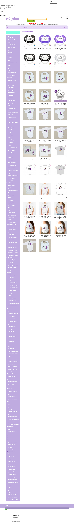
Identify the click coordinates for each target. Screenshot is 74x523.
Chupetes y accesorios (12, 454)
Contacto (26, 27)
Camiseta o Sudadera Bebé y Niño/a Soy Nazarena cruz (44, 178)
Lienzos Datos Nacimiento (14, 354)
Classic (10, 130)
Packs (10, 459)
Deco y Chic (11, 134)
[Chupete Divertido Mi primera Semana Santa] (60, 40)
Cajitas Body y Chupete (12, 268)
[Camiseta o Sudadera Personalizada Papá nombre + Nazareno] (29, 208)
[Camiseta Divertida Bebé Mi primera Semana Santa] (60, 150)
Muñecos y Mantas (11, 466)
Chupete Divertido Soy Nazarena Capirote (44, 48)
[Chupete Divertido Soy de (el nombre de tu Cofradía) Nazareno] (60, 58)
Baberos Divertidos (12, 290)
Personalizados (11, 127)
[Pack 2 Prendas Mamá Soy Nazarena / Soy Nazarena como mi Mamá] (45, 150)
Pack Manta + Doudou (13, 237)
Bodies (9, 274)
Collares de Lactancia (12, 336)
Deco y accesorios (11, 422)
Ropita (9, 219)
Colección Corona (11, 100)
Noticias (65, 27)
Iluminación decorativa (12, 369)
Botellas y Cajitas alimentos (13, 190)
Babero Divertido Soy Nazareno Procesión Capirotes (45, 104)
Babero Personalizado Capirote (29, 85)
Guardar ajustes (2, 15)
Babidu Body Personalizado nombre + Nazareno (60, 122)
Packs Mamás (11, 329)
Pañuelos (10, 386)
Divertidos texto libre (13, 147)
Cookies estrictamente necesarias (5, 7)
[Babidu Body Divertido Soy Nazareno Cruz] (45, 114)
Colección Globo (11, 85)
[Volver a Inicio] (23, 31)
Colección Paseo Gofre (12, 242)
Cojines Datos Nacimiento (14, 361)
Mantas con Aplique (12, 240)
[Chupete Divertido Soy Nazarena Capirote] (45, 40)
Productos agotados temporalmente (57, 27)
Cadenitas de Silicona (12, 167)
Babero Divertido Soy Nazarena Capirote (45, 85)
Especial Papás (9, 409)
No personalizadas (12, 172)
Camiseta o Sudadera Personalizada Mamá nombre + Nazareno (29, 236)
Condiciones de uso (16, 518)
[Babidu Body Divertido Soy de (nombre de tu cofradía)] (29, 245)
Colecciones (9, 84)
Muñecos (10, 210)
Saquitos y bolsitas (11, 39)
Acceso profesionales (13, 27)
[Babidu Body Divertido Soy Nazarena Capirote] (45, 132)
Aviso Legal (16, 520)
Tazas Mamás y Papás (12, 183)
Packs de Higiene (11, 205)
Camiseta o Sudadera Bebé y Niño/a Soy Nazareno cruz (60, 178)
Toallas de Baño (11, 202)
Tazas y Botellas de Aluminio (13, 480)
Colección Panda (11, 95)
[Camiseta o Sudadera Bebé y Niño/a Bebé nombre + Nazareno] (29, 189)
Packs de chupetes (11, 150)
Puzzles (9, 490)
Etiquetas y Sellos (11, 47)
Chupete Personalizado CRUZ (29, 66)
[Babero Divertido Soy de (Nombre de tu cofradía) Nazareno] (45, 245)
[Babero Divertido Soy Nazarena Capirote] (45, 77)
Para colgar (10, 371)
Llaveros (9, 270)
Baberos (10, 57)
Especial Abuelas (11, 389)
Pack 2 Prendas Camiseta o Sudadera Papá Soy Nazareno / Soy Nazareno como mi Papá (30, 159)
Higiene (9, 65)
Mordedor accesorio (12, 173)
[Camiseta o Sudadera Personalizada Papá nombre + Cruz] (45, 208)
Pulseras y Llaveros (11, 45)
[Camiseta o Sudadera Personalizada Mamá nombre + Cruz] (45, 227)
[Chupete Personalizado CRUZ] (29, 58)
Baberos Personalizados (13, 298)
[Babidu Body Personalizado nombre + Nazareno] (60, 114)
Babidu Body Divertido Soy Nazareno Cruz (45, 122)
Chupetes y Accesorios (12, 391)
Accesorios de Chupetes (11, 155)
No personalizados (12, 229)
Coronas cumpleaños (12, 364)
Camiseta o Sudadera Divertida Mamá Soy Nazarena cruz (60, 236)
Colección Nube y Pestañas (13, 102)
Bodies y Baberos (11, 376)
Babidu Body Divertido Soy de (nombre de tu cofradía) (30, 254)
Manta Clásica (11, 235)
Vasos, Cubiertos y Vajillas (13, 187)
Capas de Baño (11, 195)
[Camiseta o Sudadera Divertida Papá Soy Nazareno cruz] (60, 189)
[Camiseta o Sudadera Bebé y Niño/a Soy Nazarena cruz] (45, 170)
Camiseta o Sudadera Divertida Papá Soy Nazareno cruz (60, 198)
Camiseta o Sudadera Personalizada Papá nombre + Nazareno (29, 217)
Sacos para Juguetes (12, 367)
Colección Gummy (10, 114)
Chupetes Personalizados (13, 115)
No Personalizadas (12, 165)
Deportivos (11, 142)
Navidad (8, 453)
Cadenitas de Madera (12, 162)
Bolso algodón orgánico (12, 253)
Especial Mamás (9, 388)
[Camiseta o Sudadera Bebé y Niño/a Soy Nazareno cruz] (60, 170)
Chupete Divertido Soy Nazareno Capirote (29, 48)
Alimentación (10, 52)
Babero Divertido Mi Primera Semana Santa (29, 104)
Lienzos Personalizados (13, 351)
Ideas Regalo (10, 485)
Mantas (9, 232)
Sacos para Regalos (11, 471)
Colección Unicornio (12, 87)
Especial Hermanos (10, 426)
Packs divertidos (12, 153)
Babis (9, 49)
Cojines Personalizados (13, 359)
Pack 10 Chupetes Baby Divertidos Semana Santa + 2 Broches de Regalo (60, 104)
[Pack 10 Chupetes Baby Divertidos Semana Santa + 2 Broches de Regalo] (60, 95)
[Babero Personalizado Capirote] (29, 77)
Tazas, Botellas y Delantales (13, 78)
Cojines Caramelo (12, 358)
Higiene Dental (11, 203)
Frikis (10, 145)
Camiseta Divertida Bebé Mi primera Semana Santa (60, 159)
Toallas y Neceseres (11, 44)
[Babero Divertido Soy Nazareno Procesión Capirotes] (45, 95)
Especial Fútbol (9, 492)
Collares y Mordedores (11, 334)
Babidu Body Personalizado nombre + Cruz (60, 141)
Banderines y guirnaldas (12, 366)
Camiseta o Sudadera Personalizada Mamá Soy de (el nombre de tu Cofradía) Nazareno (60, 217)
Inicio (8, 27)
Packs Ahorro (10, 50)
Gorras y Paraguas (11, 68)
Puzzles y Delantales (12, 215)
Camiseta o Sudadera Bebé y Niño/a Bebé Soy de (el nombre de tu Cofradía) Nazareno (29, 179)
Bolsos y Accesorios (13, 489)
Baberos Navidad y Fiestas (14, 303)
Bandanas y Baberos (12, 188)
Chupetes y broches (12, 494)
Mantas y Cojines (11, 67)
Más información (2, 8)
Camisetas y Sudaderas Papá (13, 419)
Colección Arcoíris (11, 92)
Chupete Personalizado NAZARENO (45, 66)
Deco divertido (11, 148)
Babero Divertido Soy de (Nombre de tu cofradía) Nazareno (45, 254)
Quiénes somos (20, 27)
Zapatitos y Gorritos (12, 222)
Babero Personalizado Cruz (60, 85)
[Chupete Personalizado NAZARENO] (45, 58)
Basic (10, 338)
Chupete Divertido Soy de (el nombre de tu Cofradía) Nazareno (60, 67)
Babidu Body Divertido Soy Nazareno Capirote (29, 122)
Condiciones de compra (45, 27)
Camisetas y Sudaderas (12, 305)
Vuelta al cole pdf (37, 27)
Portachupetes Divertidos (13, 122)
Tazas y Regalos (11, 449)
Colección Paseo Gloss (12, 250)
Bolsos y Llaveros (11, 407)
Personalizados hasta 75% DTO (12, 499)
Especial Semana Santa (11, 451)
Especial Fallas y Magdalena (12, 373)
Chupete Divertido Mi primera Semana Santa (60, 49)
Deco (9, 404)
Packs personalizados (13, 152)
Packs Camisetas (11, 384)
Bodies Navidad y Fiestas (13, 287)
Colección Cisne (11, 97)
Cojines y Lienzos (12, 474)
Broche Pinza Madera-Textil (13, 175)
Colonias (9, 197)
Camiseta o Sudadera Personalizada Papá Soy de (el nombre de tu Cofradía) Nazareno (45, 198)
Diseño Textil (9, 272)
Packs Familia (11, 331)
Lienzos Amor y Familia (13, 353)
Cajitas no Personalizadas (13, 265)
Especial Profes (9, 70)
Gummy (10, 129)
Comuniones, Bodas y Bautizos (12, 112)
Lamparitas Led (11, 348)
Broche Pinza (10, 157)
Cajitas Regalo (10, 394)
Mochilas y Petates (11, 37)
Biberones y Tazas (11, 185)
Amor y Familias (12, 318)
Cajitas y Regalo (10, 257)
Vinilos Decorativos (11, 346)
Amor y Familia (11, 140)
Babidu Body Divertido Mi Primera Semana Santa (29, 141)
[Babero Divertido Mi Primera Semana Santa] (29, 95)
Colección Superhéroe (12, 98)
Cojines (9, 356)
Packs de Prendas (11, 324)
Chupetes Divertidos (12, 117)
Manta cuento (11, 239)
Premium (10, 339)
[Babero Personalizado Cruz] (60, 77)
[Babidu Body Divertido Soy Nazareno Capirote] (29, 114)
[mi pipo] (16, 19)
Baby (10, 132)
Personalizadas (12, 163)
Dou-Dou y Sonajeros (12, 209)
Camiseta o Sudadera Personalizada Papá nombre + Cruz (45, 217)
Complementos (11, 220)
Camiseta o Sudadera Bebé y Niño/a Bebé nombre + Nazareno (29, 198)
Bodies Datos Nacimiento (13, 285)
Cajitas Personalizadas (12, 267)
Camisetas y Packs (11, 445)
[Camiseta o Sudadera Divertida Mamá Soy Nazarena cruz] (60, 227)
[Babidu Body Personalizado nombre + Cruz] (60, 132)
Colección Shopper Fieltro (13, 255)
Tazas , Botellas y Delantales (13, 424)
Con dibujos (11, 135)
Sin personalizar (12, 469)
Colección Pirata (11, 90)
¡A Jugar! (8, 207)
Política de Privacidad (16, 521)
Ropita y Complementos (11, 217)
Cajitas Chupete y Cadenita (13, 259)
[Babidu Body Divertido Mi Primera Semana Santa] (29, 132)
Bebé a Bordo (10, 226)
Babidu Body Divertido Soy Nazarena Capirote (45, 141)
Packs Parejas (11, 332)
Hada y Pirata (11, 234)
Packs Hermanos (12, 326)
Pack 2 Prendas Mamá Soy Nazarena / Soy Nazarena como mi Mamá (45, 159)
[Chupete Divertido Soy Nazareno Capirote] (29, 40)
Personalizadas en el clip (13, 170)
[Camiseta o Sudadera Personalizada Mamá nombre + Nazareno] (29, 227)
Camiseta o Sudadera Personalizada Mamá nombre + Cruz (45, 236)
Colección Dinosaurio (12, 93)
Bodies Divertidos (12, 275)
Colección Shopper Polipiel (13, 252)
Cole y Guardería (10, 36)
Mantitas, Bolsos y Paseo (11, 224)
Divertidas (11, 180)
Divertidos (10, 137)
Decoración (10, 447)
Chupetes (10, 374)
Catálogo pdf (31, 27)
